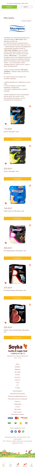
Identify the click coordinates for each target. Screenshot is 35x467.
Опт (17, 385)
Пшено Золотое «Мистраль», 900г (14, 211)
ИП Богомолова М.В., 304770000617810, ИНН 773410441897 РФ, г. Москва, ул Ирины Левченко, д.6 (16, 439)
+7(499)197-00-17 (18, 353)
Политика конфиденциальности (17, 396)
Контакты (17, 377)
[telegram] (15, 431)
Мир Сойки (17, 409)
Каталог (17, 374)
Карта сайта (17, 412)
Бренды (17, 366)
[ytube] (19, 431)
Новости (17, 380)
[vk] (12, 431)
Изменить (9, 6)
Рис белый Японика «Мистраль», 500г (15, 290)
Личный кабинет (17, 391)
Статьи (17, 406)
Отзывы (17, 387)
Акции (17, 364)
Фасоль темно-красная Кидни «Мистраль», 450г (16, 331)
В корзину (17, 139)
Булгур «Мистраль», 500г (11, 131)
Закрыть (26, 6)
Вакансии (17, 369)
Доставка (17, 372)
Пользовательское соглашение (17, 399)
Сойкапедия (17, 404)
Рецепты (17, 401)
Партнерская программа (17, 393)
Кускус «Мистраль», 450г (11, 171)
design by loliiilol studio (6, 455)
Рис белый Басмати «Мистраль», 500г (15, 250)
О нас (17, 382)
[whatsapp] (23, 431)
